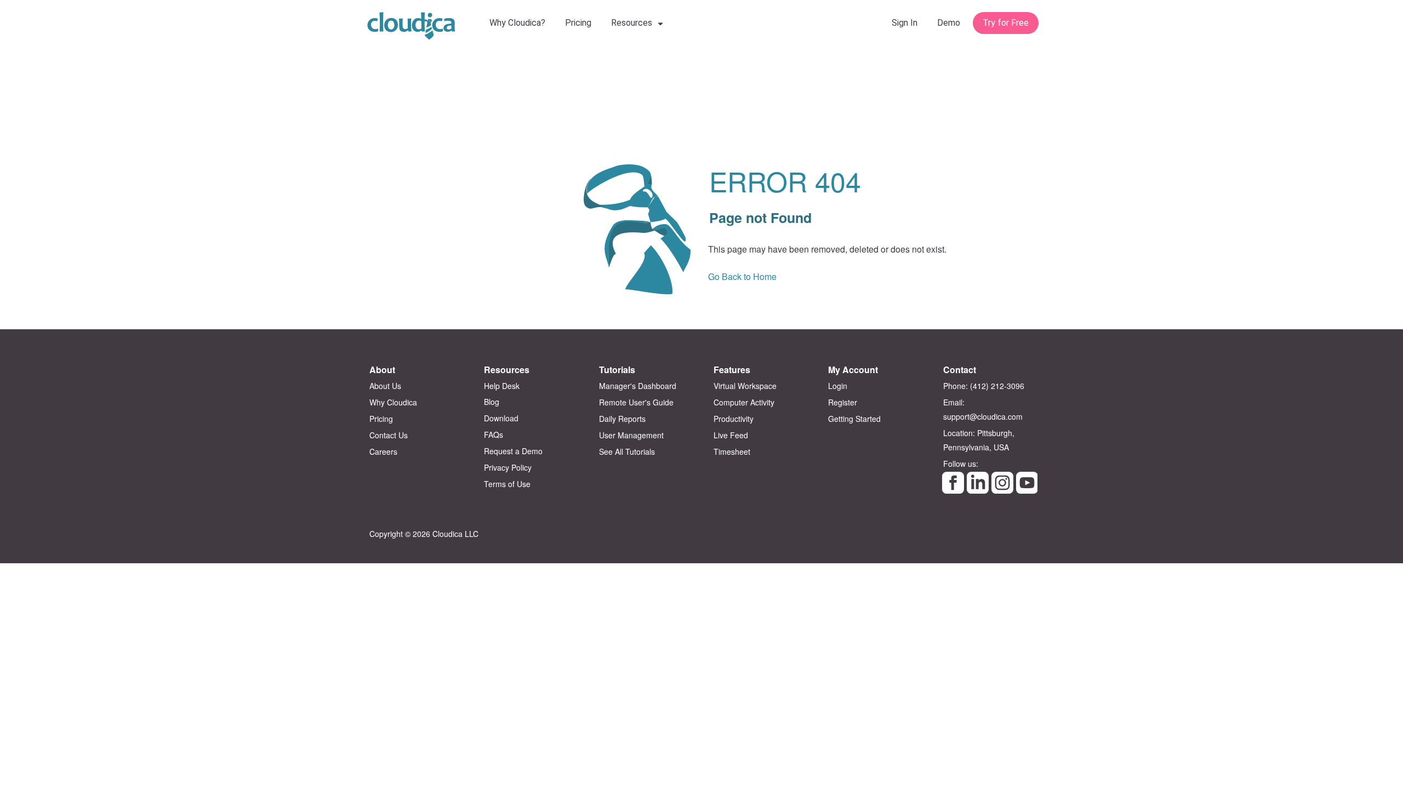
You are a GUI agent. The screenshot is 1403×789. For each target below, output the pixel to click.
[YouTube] (1027, 483)
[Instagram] (1002, 483)
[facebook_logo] (953, 483)
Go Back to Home (742, 276)
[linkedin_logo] (978, 483)
